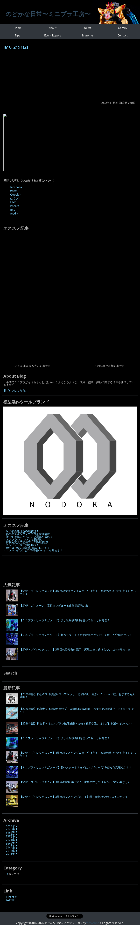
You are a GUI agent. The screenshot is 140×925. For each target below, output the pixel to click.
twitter (10, 900)
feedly (14, 213)
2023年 (10, 834)
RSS (12, 210)
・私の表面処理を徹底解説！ (21, 531)
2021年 (10, 840)
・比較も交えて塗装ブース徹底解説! (25, 542)
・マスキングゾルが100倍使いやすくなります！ (33, 550)
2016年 (10, 853)
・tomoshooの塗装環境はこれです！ (26, 547)
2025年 (10, 829)
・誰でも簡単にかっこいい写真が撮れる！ (29, 537)
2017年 (10, 851)
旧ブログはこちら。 (15, 390)
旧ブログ (11, 897)
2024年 (10, 832)
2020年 (10, 843)
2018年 (10, 848)
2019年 (10, 845)
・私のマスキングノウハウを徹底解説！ (28, 534)
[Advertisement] (70, 77)
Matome (87, 35)
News (87, 28)
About (53, 28)
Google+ (15, 194)
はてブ (14, 198)
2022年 (10, 837)
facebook (16, 187)
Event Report (52, 35)
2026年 (10, 826)
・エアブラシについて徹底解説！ (23, 539)
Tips (17, 35)
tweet (13, 191)
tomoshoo (92, 923)
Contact (122, 35)
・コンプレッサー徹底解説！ (21, 545)
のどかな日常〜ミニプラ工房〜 (48, 14)
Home (18, 28)
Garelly (122, 28)
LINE (13, 202)
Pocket (14, 206)
